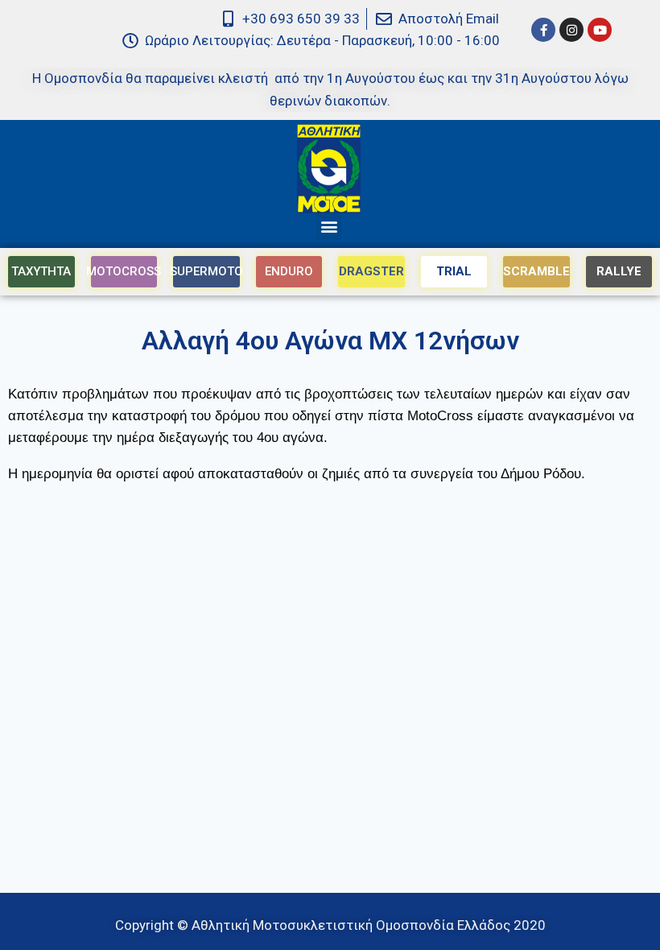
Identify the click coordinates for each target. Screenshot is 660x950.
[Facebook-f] (543, 30)
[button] (329, 226)
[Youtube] (600, 30)
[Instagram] (571, 30)
